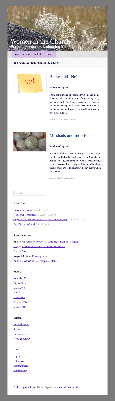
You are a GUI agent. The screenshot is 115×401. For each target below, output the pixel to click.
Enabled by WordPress (24, 387)
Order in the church (22, 209)
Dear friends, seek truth (24, 224)
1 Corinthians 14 (21, 324)
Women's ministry (70, 119)
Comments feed (20, 365)
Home (16, 54)
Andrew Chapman (22, 260)
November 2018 (21, 278)
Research (17, 329)
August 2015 (19, 282)
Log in (16, 356)
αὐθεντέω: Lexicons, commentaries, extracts (57, 241)
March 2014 (19, 297)
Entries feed (19, 360)
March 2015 (19, 287)
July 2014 (18, 292)
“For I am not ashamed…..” (26, 214)
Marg (16, 246)
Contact (37, 54)
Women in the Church (40, 41)
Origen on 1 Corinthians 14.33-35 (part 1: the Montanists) (40, 219)
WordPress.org (20, 370)
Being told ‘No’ (63, 76)
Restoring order (39, 255)
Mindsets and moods (68, 135)
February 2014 (20, 302)
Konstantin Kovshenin (67, 387)
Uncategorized (69, 178)
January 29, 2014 (55, 119)
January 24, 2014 (55, 178)
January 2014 (19, 306)
